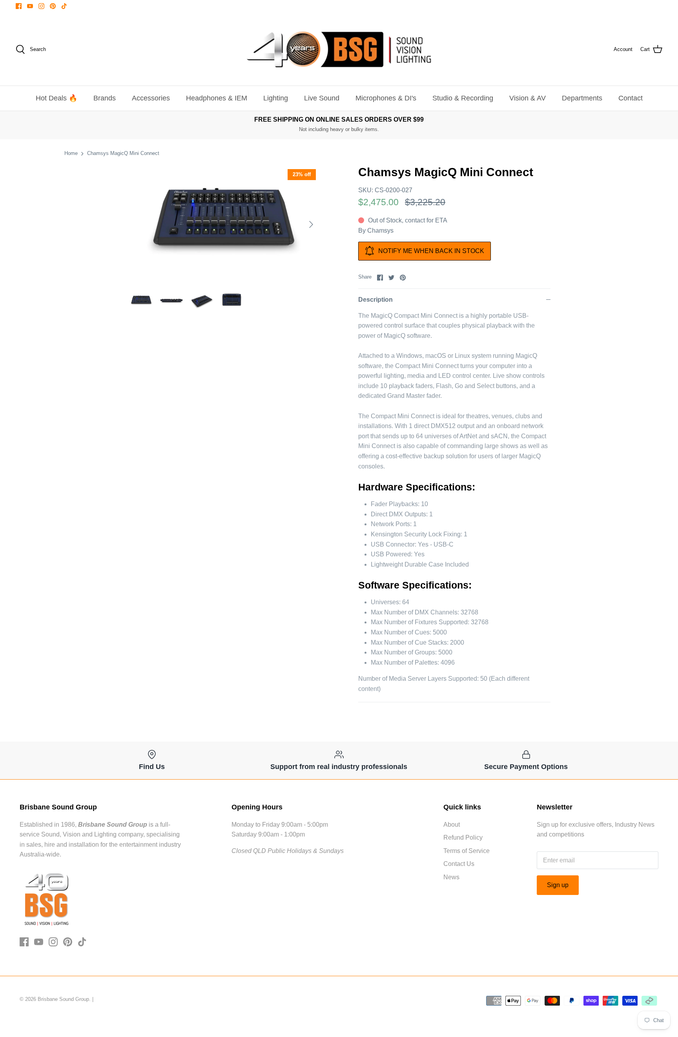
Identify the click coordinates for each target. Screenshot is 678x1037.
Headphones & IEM (216, 98)
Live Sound (321, 98)
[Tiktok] (64, 6)
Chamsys (380, 230)
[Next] (311, 224)
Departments (582, 98)
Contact (630, 98)
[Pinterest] (53, 6)
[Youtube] (30, 6)
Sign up (558, 885)
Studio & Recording (462, 98)
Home (71, 153)
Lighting (275, 98)
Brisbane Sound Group (63, 999)
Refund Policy (463, 837)
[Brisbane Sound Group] (339, 49)
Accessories (151, 98)
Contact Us (458, 863)
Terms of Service (466, 850)
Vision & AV (527, 98)
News (451, 877)
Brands (104, 98)
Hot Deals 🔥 (56, 98)
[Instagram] (41, 6)
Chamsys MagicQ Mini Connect (123, 153)
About (451, 824)
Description (375, 299)
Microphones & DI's (385, 98)
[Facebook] (19, 6)
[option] (224, 224)
